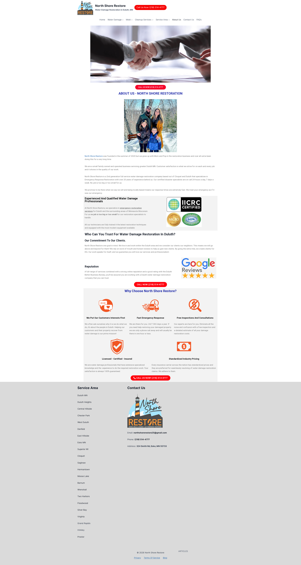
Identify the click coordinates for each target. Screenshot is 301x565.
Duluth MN (82, 395)
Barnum (81, 483)
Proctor (80, 537)
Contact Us (188, 19)
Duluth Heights (84, 402)
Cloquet (81, 456)
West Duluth (83, 422)
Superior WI (82, 449)
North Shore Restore (94, 156)
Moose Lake (83, 476)
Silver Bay (82, 510)
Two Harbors (83, 496)
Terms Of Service (152, 558)
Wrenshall (82, 489)
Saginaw (81, 463)
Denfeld (81, 429)
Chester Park (83, 415)
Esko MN (81, 442)
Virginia (81, 516)
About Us (176, 19)
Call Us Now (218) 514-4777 (150, 7)
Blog (165, 558)
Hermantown (83, 469)
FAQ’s (199, 19)
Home (102, 19)
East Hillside (83, 436)
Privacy (137, 558)
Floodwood (82, 503)
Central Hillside (84, 409)
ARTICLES (183, 551)
